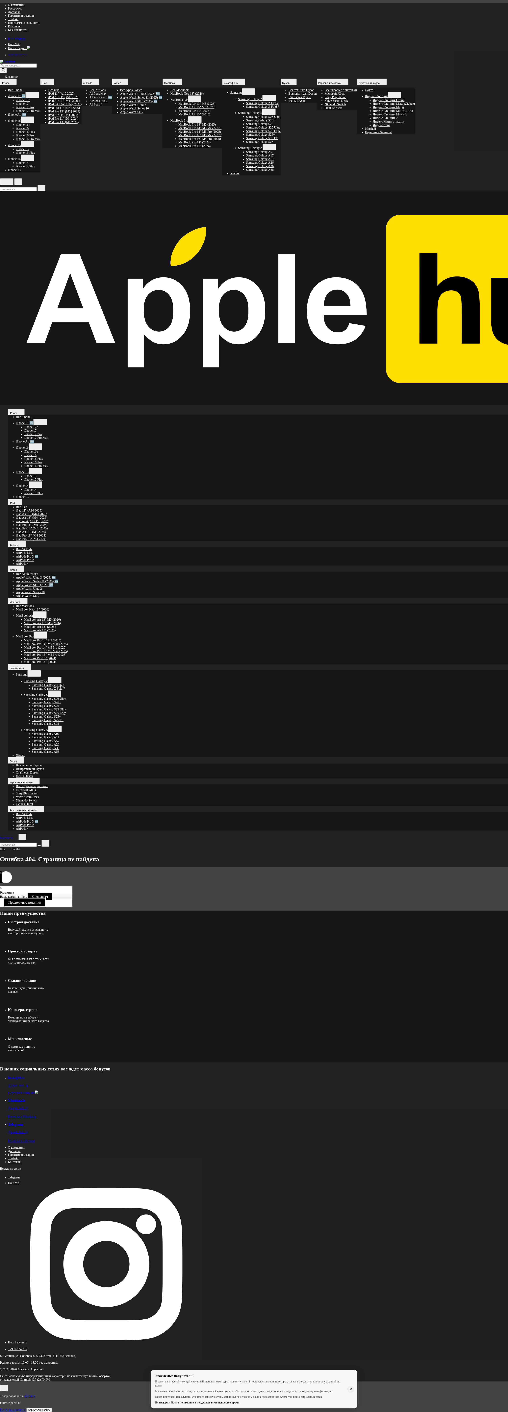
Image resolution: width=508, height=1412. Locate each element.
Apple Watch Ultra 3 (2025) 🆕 (140, 93)
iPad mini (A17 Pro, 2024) (65, 104)
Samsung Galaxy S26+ (260, 120)
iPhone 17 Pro (25, 107)
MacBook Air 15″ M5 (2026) (196, 107)
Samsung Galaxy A (250, 148)
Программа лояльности (23, 22)
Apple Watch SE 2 (131, 112)
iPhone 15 (14, 145)
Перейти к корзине (13, 1409)
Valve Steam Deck (336, 100)
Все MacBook (179, 90)
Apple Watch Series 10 (134, 108)
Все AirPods (97, 90)
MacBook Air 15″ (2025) (194, 114)
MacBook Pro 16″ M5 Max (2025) (200, 135)
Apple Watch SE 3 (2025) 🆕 (138, 101)
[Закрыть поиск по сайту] (45, 843)
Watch (118, 83)
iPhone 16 (14, 120)
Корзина (11, 76)
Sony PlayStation (335, 97)
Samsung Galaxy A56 (260, 169)
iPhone (6, 83)
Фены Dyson (297, 100)
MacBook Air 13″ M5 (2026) (196, 103)
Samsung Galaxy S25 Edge (263, 131)
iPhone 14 (14, 158)
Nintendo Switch (335, 104)
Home (3, 849)
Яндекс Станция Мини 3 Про (393, 110)
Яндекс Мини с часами (388, 121)
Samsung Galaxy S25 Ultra (263, 127)
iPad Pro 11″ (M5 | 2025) (64, 107)
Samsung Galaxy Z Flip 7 (262, 103)
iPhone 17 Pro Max (28, 110)
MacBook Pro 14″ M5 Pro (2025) (199, 131)
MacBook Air (179, 99)
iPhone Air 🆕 (17, 114)
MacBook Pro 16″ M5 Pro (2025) (199, 138)
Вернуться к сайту (39, 1409)
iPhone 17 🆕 (16, 96)
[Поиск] (3, 70)
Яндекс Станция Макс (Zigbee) (394, 103)
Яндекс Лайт (381, 125)
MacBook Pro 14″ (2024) (194, 142)
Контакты (14, 26)
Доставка (14, 12)
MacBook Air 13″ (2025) (194, 110)
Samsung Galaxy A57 (260, 159)
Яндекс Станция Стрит (388, 100)
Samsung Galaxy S (250, 112)
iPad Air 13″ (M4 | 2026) (64, 100)
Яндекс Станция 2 (385, 118)
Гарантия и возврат (21, 15)
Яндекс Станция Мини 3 (390, 114)
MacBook (170, 83)
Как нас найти (17, 30)
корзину (29, 1396)
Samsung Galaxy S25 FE (262, 138)
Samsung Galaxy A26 (260, 162)
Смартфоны (231, 83)
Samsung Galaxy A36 (260, 166)
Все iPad (54, 90)
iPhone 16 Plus (25, 131)
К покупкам (40, 896)
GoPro (369, 90)
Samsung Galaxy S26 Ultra (263, 116)
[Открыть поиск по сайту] (18, 181)
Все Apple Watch (131, 90)
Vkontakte (16, 1100)
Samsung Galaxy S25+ (260, 134)
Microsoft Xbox (335, 93)
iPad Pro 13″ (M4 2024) (63, 122)
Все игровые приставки (341, 90)
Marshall (370, 128)
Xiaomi (235, 173)
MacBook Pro (179, 120)
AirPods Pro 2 (98, 101)
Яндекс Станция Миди (388, 107)
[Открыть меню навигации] (6, 181)
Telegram (15, 1124)
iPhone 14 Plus (25, 166)
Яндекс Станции (376, 96)
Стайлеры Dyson (300, 97)
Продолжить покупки (24, 902)
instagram (16, 1078)
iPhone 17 (22, 103)
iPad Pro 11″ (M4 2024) (63, 118)
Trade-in (13, 19)
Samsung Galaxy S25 (259, 141)
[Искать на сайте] (41, 188)
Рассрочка (15, 8)
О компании (16, 5)
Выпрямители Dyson (303, 93)
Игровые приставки (330, 83)
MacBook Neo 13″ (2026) (187, 93)
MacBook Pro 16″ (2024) (194, 146)
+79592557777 (17, 55)
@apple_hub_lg (18, 1085)
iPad (45, 83)
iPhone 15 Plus (25, 152)
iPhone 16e (23, 124)
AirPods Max (97, 93)
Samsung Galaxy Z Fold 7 (262, 106)
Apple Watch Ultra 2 (133, 105)
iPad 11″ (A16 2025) (61, 93)
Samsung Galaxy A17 (260, 155)
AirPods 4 (95, 104)
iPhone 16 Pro (25, 135)
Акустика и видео (369, 83)
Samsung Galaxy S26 (259, 124)
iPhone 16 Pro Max (28, 139)
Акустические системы (24, 810)
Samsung (236, 92)
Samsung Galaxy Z (250, 99)
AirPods (88, 83)
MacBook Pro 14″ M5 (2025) (197, 124)
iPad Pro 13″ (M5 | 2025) (64, 111)
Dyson (286, 83)
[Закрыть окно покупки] (4, 1388)
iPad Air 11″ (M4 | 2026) (63, 97)
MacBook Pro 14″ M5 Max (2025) (200, 128)
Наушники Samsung (378, 132)
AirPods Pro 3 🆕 (100, 97)
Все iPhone (15, 90)
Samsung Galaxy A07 (260, 152)
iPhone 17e (23, 100)
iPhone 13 (14, 170)
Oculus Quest (333, 107)
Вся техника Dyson (301, 90)
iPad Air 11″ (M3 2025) (63, 115)
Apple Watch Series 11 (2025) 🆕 (141, 97)
